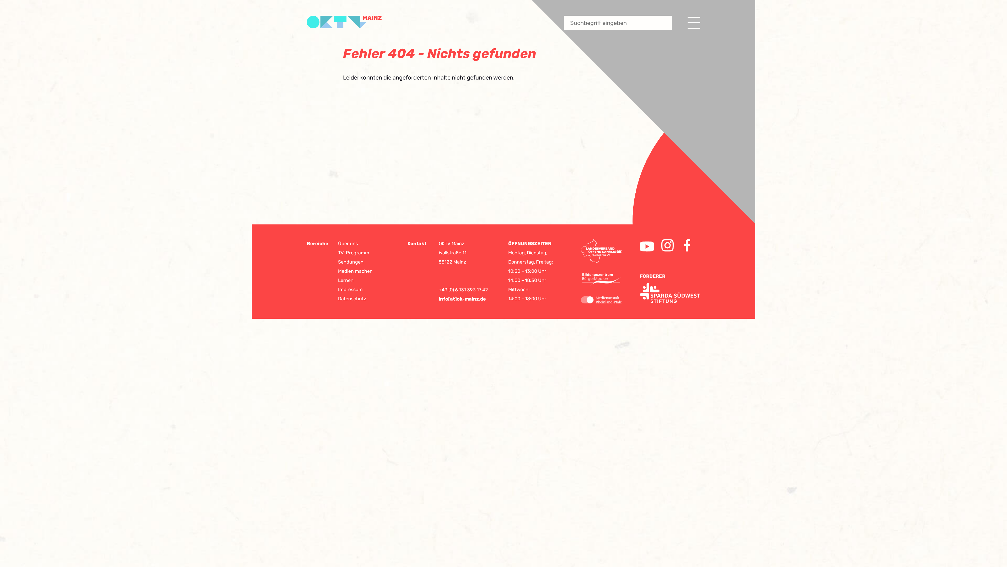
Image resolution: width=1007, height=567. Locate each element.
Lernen (345, 280)
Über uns (348, 243)
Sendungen (350, 262)
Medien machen (355, 271)
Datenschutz (352, 299)
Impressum (350, 289)
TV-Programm (353, 253)
